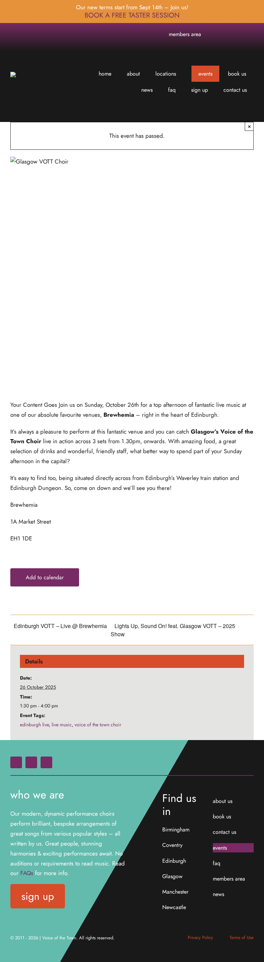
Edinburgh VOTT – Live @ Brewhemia (60, 626)
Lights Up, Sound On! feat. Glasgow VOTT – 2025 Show (173, 630)
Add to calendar (45, 577)
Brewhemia (118, 415)
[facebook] (226, 34)
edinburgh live (34, 724)
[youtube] (248, 34)
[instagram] (237, 34)
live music (62, 724)
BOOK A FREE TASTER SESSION (132, 15)
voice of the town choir (98, 724)
